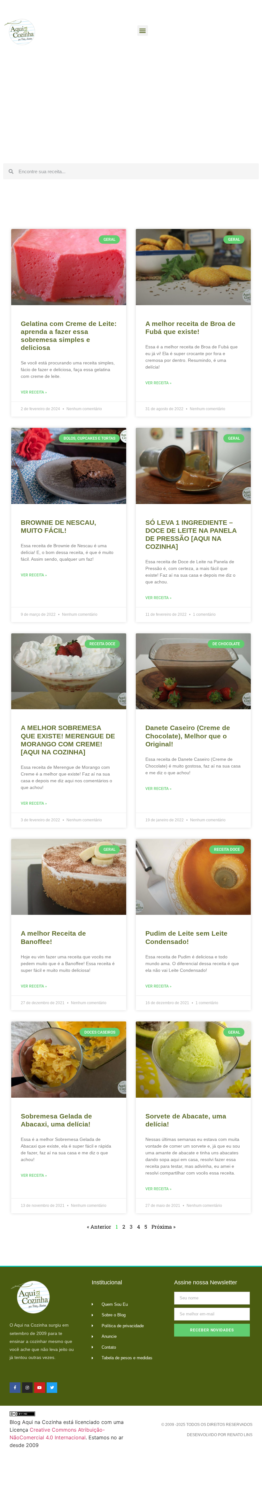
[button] (142, 30)
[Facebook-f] (15, 1387)
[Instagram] (27, 1387)
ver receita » (34, 392)
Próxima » (163, 1226)
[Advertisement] (131, 112)
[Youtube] (39, 1387)
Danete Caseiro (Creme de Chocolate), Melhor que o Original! (187, 735)
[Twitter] (52, 1387)
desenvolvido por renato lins (219, 1435)
